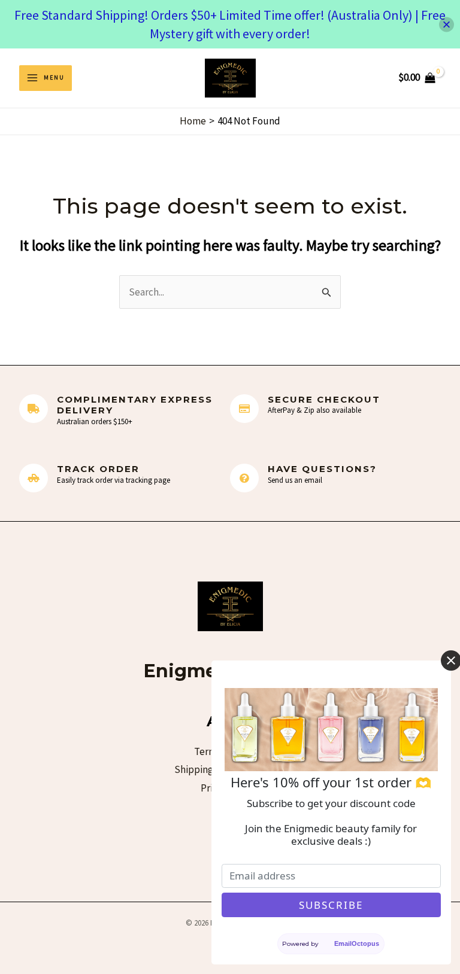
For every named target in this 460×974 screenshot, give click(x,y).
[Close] (446, 24)
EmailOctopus (356, 943)
